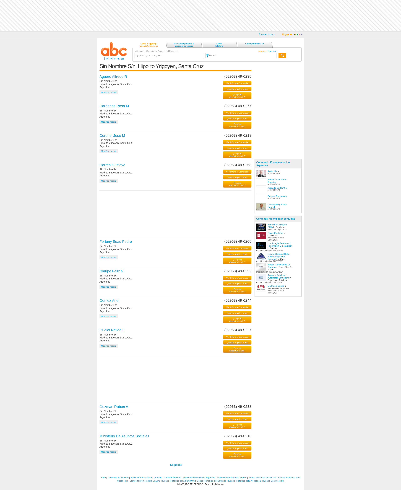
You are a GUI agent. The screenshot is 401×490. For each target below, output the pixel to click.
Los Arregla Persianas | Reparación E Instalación (280, 244)
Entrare (262, 34)
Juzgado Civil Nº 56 (277, 188)
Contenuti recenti (172, 477)
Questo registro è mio (237, 89)
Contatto (158, 477)
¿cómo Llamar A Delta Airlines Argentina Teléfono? (278, 256)
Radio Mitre (273, 171)
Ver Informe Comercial (237, 83)
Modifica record (108, 92)
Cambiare (272, 51)
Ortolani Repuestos (277, 196)
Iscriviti (271, 34)
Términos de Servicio (118, 477)
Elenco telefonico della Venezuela (244, 481)
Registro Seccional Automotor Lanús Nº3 (278, 276)
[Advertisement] (200, 15)
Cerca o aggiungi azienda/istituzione (149, 44)
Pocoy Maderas (275, 233)
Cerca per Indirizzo (254, 43)
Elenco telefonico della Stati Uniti (178, 481)
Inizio (103, 477)
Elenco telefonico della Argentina (199, 477)
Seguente (176, 464)
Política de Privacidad (141, 477)
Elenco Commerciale (273, 481)
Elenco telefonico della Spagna (145, 481)
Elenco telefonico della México (211, 481)
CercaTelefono (219, 44)
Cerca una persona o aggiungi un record (184, 44)
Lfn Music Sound (276, 286)
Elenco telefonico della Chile (262, 477)
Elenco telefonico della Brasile (232, 477)
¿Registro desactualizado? (237, 95)
